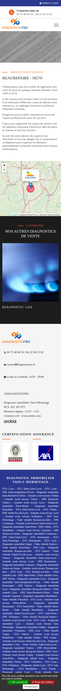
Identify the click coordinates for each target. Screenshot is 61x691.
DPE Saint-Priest (26, 575)
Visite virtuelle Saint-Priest (16, 547)
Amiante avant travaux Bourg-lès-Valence (23, 651)
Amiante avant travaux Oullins (43, 495)
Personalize (31, 686)
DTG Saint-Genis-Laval (29, 488)
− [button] (4, 170)
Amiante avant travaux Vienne (21, 499)
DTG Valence (21, 634)
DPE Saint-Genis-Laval (14, 537)
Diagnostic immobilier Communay (39, 533)
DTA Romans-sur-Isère (37, 571)
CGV (29, 411)
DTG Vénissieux (33, 661)
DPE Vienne (8, 578)
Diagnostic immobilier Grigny (17, 544)
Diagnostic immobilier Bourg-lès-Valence (30, 589)
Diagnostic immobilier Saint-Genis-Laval (35, 558)
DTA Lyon (8, 488)
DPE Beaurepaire (47, 561)
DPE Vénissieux (10, 616)
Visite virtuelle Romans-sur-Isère (34, 520)
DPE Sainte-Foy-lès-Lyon (15, 513)
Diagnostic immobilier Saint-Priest (19, 526)
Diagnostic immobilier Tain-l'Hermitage (26, 402)
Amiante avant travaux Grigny (17, 655)
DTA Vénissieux (10, 665)
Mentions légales (13, 411)
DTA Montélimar (28, 668)
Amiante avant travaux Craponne (34, 530)
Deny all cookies (43, 682)
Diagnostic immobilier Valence (18, 648)
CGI (36, 411)
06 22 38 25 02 (44, 14)
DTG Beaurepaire (40, 537)
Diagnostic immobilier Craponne (18, 565)
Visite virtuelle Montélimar (28, 610)
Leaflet (14, 214)
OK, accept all (19, 682)
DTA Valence (42, 551)
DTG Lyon (51, 488)
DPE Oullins (44, 526)
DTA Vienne (49, 668)
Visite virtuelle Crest (47, 575)
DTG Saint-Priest (47, 613)
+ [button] (4, 165)
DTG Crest (39, 620)
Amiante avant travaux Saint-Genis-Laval (36, 523)
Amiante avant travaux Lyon (29, 502)
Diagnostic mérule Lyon (31, 658)
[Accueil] (16, 24)
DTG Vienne (50, 509)
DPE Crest (51, 651)
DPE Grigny (50, 637)
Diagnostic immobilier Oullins (31, 627)
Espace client (50, 3)
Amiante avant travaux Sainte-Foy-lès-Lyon (24, 641)
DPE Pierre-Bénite (46, 648)
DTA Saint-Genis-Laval (28, 509)
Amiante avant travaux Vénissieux (23, 516)
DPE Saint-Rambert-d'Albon (35, 592)
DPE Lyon (39, 547)
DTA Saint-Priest (25, 606)
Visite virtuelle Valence (45, 544)
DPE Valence (25, 585)
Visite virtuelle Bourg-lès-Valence (40, 616)
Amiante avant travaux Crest (16, 620)
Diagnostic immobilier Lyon (32, 578)
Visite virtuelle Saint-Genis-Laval (40, 644)
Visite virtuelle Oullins (28, 637)
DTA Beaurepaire (32, 540)
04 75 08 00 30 (25, 14)
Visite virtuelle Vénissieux (15, 599)
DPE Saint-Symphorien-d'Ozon (18, 492)
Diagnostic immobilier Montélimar (40, 596)
